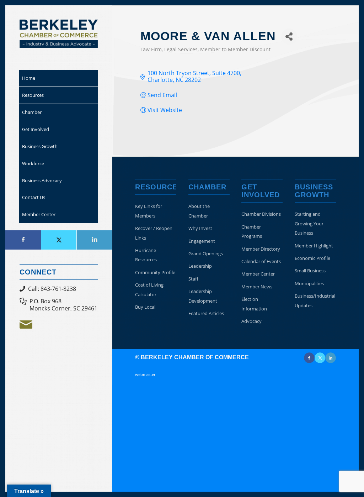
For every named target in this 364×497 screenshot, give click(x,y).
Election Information (254, 304)
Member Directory (260, 249)
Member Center (258, 274)
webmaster (145, 374)
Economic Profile (312, 258)
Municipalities (309, 283)
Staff (193, 279)
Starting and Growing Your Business (309, 223)
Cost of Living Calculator (149, 289)
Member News (256, 286)
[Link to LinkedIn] (94, 240)
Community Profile (155, 272)
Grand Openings (205, 253)
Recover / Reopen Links (153, 233)
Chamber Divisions (261, 214)
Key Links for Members (148, 211)
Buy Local (145, 307)
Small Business (310, 270)
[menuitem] (58, 78)
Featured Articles (206, 313)
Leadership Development (202, 296)
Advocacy (251, 321)
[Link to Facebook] (23, 240)
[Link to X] (58, 240)
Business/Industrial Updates (315, 300)
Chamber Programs (251, 231)
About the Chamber (199, 211)
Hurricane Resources (146, 255)
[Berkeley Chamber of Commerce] (59, 34)
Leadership (200, 266)
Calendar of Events (261, 261)
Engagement (201, 241)
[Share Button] (289, 36)
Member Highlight (314, 245)
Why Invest (200, 228)
